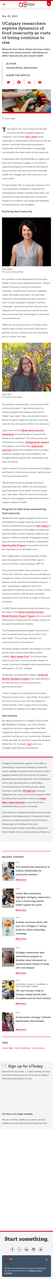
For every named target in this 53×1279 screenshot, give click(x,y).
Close (46, 1261)
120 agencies (29, 790)
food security (38, 1048)
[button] (10, 81)
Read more (21, 879)
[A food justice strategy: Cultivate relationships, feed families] (8, 1021)
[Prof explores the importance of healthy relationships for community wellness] (8, 871)
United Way (7, 1048)
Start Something (22, 1048)
